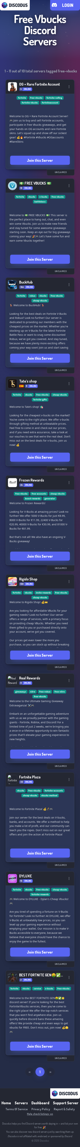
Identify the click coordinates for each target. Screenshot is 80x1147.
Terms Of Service (16, 1109)
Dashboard (40, 1102)
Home (6, 1102)
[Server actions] (69, 87)
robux (32, 295)
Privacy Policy (40, 1109)
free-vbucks (36, 97)
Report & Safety (64, 1109)
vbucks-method (49, 795)
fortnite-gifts (40, 399)
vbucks (31, 196)
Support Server (66, 1102)
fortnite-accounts (54, 790)
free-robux (44, 691)
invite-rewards (43, 592)
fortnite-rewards (40, 894)
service (37, 988)
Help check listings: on (40, 1113)
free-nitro (60, 691)
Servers (21, 1102)
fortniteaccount (50, 102)
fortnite (22, 97)
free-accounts (39, 493)
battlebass (40, 201)
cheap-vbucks (40, 300)
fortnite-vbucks (30, 102)
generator (49, 498)
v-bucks (43, 196)
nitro (32, 691)
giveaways (20, 691)
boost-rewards (32, 498)
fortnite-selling (54, 97)
